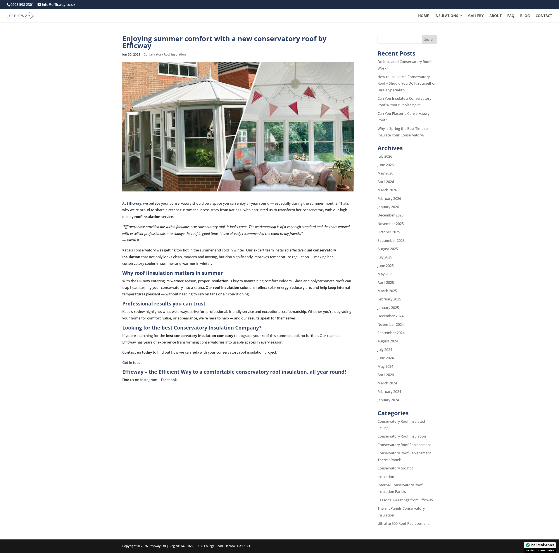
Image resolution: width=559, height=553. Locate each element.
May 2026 (385, 173)
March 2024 (387, 383)
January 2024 (388, 400)
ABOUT (495, 16)
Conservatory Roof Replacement (404, 444)
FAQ (510, 16)
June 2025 (386, 265)
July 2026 (385, 156)
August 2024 (388, 341)
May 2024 (385, 366)
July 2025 (385, 257)
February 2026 (389, 198)
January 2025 (388, 307)
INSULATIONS (446, 16)
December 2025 (391, 215)
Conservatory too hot (395, 468)
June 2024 (386, 358)
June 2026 (386, 164)
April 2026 (386, 181)
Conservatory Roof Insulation (165, 54)
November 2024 (391, 324)
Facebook (169, 379)
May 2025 (385, 274)
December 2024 (391, 316)
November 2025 (391, 223)
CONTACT (544, 16)
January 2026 (388, 206)
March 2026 (387, 190)
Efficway (134, 203)
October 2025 (389, 232)
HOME (423, 16)
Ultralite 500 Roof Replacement (403, 523)
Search (429, 39)
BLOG (525, 16)
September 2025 (391, 240)
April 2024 (386, 374)
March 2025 (387, 290)
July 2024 (385, 349)
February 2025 (389, 299)
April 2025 (386, 282)
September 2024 (391, 332)
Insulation (386, 476)
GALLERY (476, 16)
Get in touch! (132, 362)
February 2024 (389, 391)
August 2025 (388, 248)
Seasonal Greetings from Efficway (405, 500)
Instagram (148, 379)
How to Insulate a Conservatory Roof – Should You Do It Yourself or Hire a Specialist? (407, 83)
